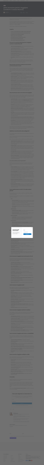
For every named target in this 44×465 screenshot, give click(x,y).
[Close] (32, 227)
